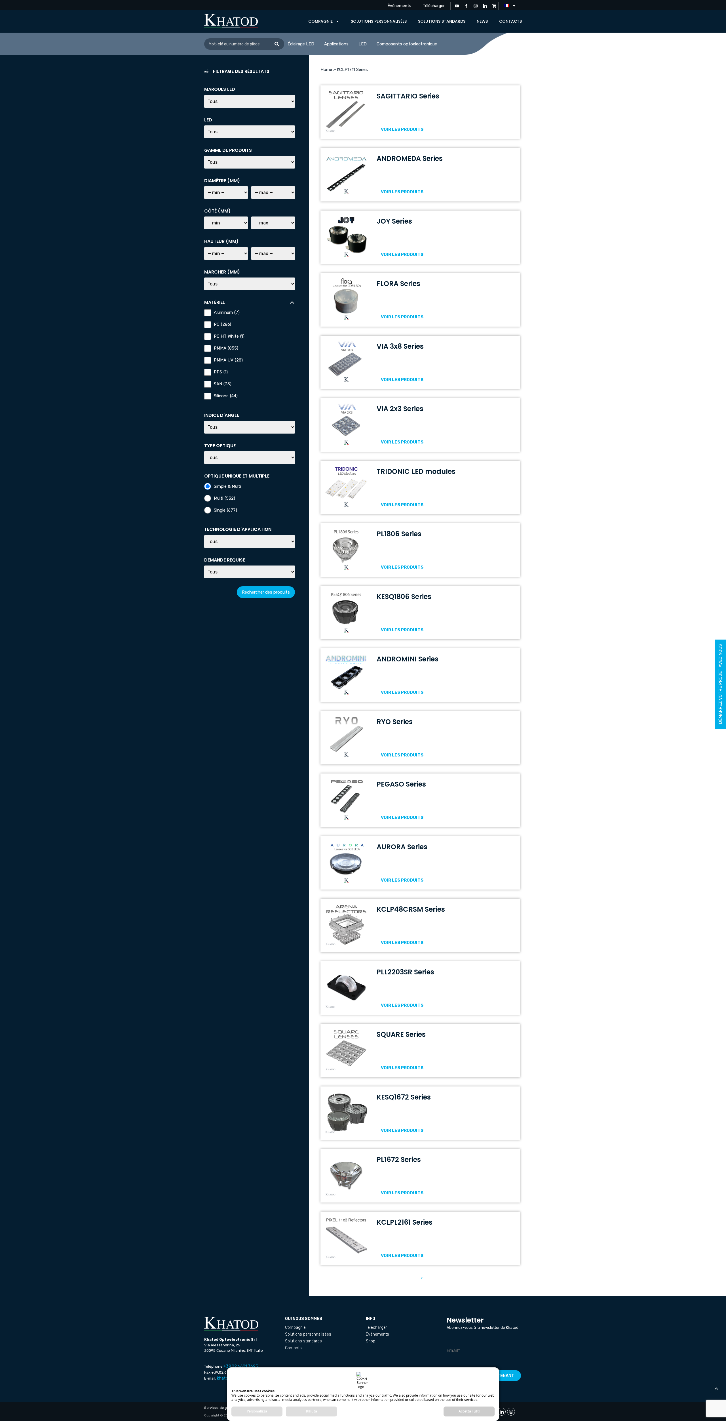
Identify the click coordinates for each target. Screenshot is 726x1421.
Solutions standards (441, 21)
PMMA (226, 348)
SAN (222, 384)
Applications (336, 44)
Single (225, 510)
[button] (249, 73)
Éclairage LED (301, 44)
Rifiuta (311, 1411)
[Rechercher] (276, 44)
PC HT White (229, 336)
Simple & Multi (227, 486)
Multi (224, 498)
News (482, 21)
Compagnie (320, 21)
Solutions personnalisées (379, 21)
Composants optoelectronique (407, 44)
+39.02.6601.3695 (240, 1366)
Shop (370, 1341)
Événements (399, 5)
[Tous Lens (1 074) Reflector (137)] (249, 457)
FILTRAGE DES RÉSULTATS (241, 71)
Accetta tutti (469, 1411)
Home (326, 69)
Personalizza (257, 1411)
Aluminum (227, 312)
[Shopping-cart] (494, 6)
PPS (221, 372)
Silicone (226, 396)
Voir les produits (402, 129)
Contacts (510, 21)
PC (222, 324)
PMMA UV (228, 360)
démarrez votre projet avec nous (720, 684)
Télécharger (434, 5)
